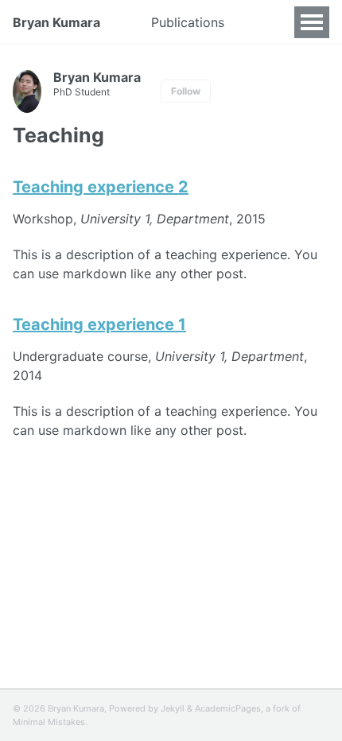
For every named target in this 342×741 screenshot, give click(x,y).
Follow (185, 91)
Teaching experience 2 (100, 186)
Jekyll (173, 708)
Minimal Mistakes (49, 721)
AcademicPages (228, 708)
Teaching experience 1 (99, 324)
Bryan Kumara (56, 22)
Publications (187, 22)
